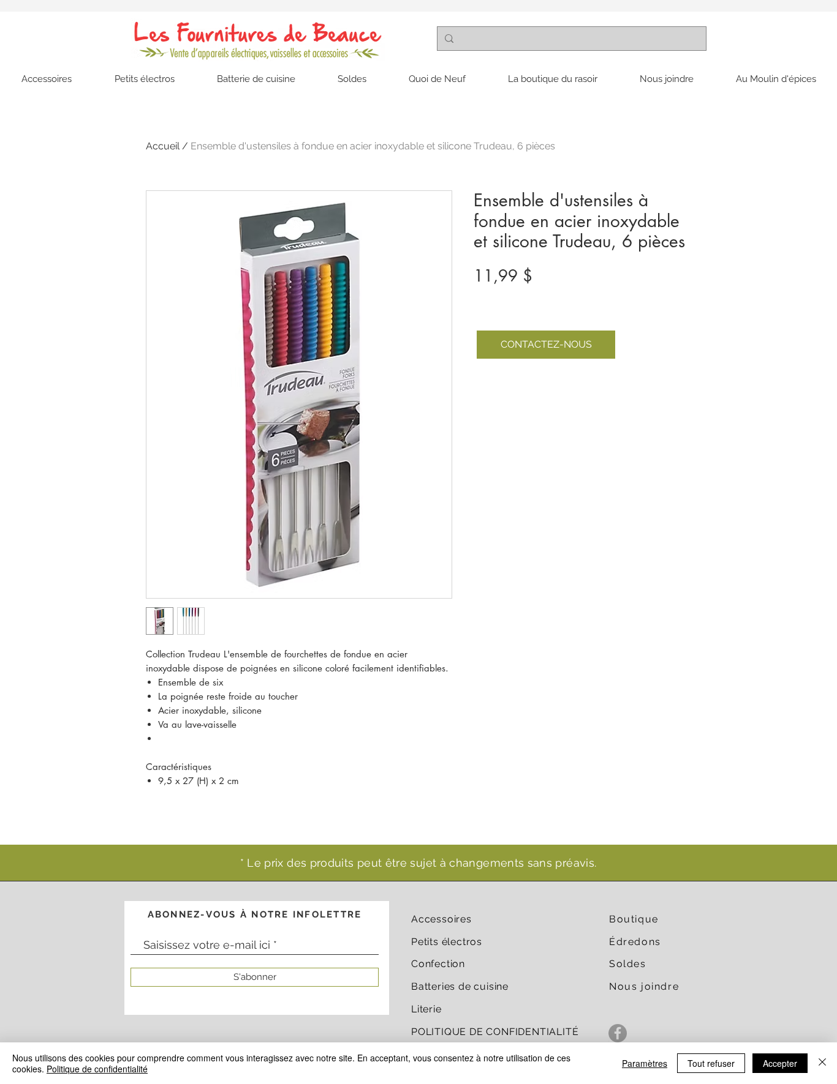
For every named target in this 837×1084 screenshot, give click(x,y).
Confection (438, 964)
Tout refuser (711, 1063)
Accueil (163, 146)
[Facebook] (617, 1033)
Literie (426, 1009)
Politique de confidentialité (97, 1069)
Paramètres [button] (644, 1063)
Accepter (780, 1063)
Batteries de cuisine (460, 986)
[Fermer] (822, 1063)
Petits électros (446, 942)
